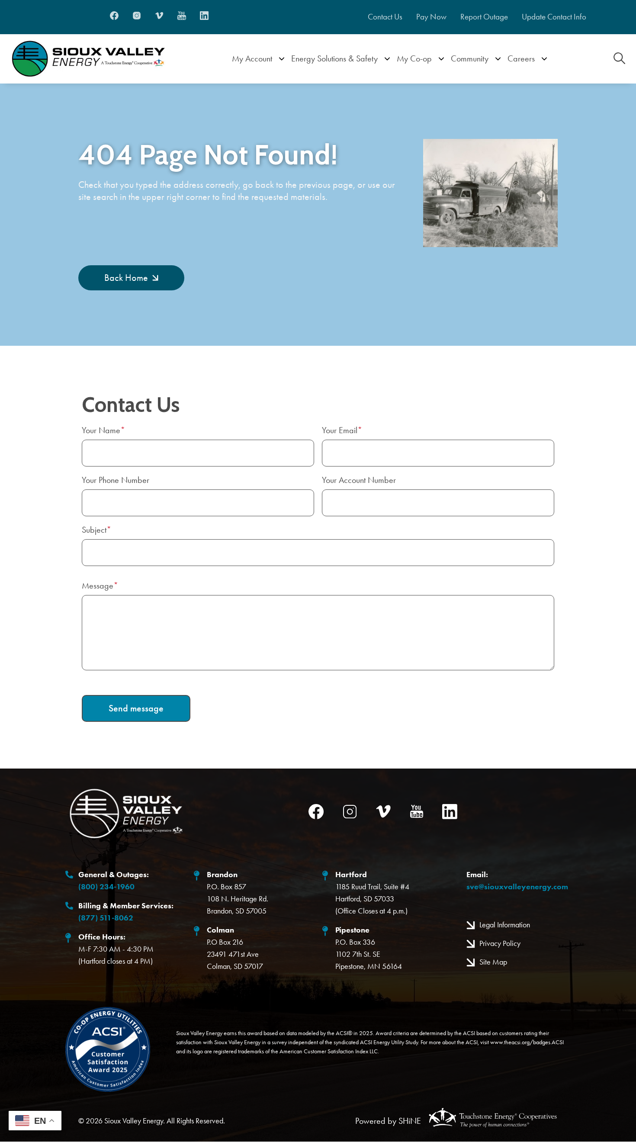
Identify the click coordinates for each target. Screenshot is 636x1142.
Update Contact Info (554, 17)
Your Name (101, 430)
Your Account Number (359, 480)
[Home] (88, 58)
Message (97, 585)
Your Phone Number (115, 480)
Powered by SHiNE (388, 1121)
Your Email (339, 430)
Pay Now (431, 17)
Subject (94, 529)
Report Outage (484, 17)
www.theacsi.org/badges (520, 1042)
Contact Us (385, 17)
